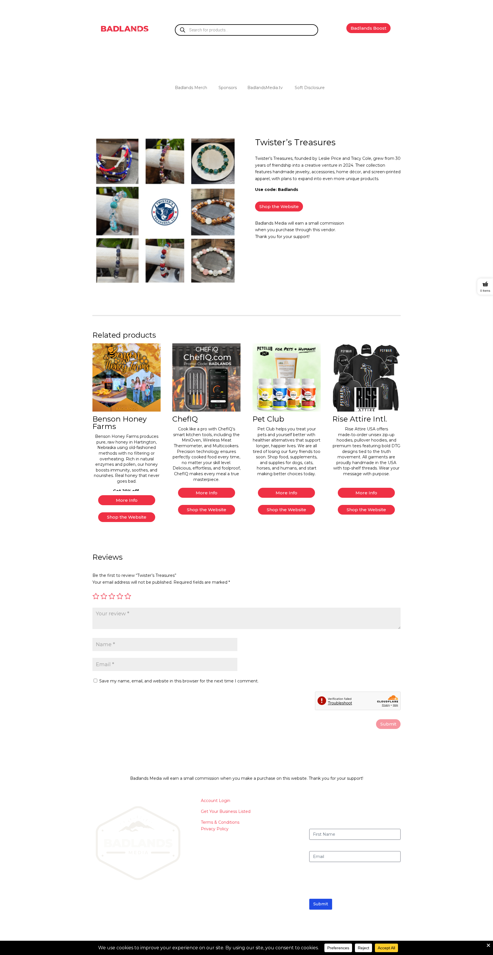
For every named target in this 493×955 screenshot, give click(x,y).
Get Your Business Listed (225, 811)
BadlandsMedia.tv (265, 88)
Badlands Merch (191, 88)
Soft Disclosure (310, 88)
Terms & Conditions (220, 822)
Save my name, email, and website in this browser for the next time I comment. (178, 681)
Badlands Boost (368, 28)
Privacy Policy (215, 828)
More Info (127, 500)
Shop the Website (279, 206)
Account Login (215, 800)
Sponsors (228, 88)
